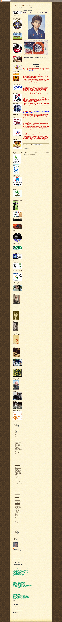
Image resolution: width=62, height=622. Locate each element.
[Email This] (35, 144)
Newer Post (25, 152)
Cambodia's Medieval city (18, 476)
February (16, 532)
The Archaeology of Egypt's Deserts (21, 608)
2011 (15, 536)
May (15, 528)
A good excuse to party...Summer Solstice (17, 459)
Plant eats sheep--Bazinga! (18, 449)
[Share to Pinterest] (41, 144)
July (15, 431)
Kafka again (16, 443)
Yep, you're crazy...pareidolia (17, 506)
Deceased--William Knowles (17, 453)
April (15, 530)
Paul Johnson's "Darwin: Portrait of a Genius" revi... (18, 517)
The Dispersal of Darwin (19, 610)
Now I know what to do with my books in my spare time (18, 478)
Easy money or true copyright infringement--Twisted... (17, 521)
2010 (15, 537)
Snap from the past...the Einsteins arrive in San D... (18, 445)
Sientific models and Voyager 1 (17, 436)
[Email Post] (33, 144)
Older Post (47, 152)
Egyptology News (18, 607)
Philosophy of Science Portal (23, 5)
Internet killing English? (18, 442)
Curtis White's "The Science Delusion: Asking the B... (17, 503)
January (16, 533)
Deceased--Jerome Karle (18, 454)
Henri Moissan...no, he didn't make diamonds (18, 524)
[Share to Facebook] (39, 144)
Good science (16, 437)
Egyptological (17, 606)
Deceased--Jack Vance (18, 527)
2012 (15, 534)
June (15, 432)
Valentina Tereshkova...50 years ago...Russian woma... (18, 484)
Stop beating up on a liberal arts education (18, 468)
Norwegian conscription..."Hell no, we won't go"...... (18, 481)
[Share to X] (38, 144)
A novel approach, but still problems (18, 490)
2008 (15, 539)
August (16, 430)
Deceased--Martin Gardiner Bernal (17, 448)
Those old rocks (17, 486)
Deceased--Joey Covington (17, 514)
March (16, 531)
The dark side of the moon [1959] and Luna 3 (17, 495)
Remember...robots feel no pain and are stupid (18, 526)
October (16, 427)
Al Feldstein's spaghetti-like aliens (18, 434)
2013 (15, 424)
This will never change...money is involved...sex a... (18, 498)
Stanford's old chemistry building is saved (18, 456)
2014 (15, 423)
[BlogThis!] (36, 144)
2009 (15, 538)
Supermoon (16, 469)
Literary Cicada (17, 512)
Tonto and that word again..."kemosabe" (18, 439)
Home (36, 152)
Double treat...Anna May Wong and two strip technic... (18, 473)
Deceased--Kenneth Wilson (17, 466)
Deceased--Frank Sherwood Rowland (18, 451)
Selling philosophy (17, 515)
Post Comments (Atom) (31, 154)
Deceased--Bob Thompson (17, 511)
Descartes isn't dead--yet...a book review (18, 501)
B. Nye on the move (17, 475)
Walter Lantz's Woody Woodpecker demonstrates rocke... (18, 508)
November (16, 426)
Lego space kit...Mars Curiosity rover (18, 471)
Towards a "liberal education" (17, 492)
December (16, 425)
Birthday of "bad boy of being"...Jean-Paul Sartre (18, 461)
